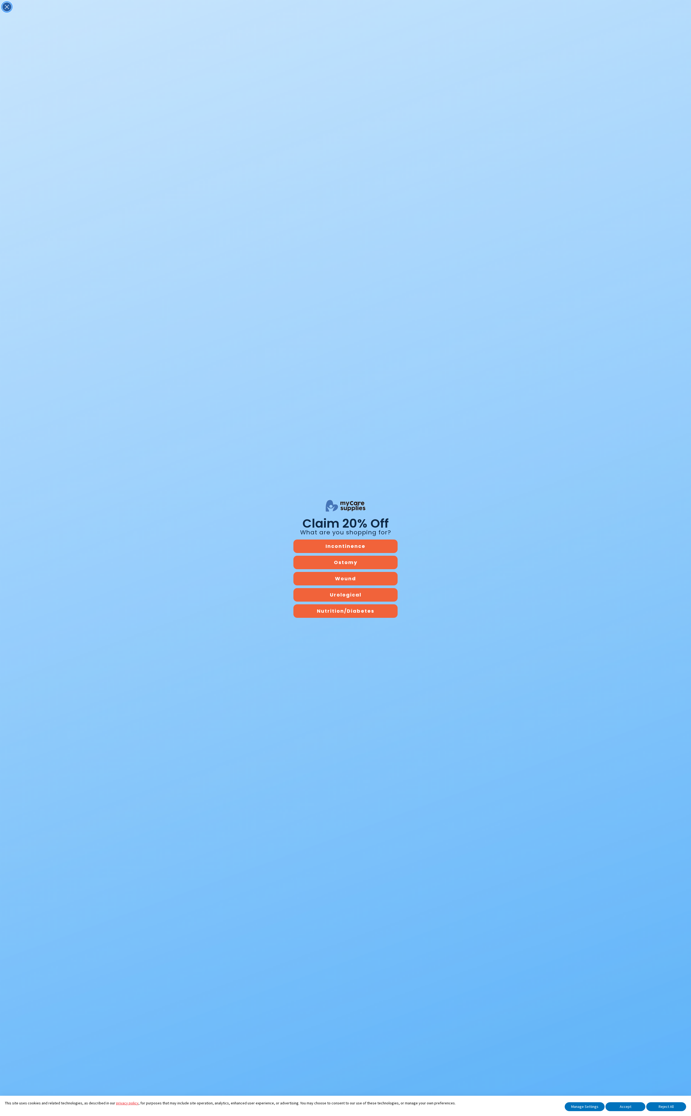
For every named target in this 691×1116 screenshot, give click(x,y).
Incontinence (345, 546)
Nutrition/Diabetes (345, 611)
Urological (345, 594)
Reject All (666, 1106)
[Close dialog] (7, 7)
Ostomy (345, 562)
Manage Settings (584, 1106)
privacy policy (127, 1103)
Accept (625, 1106)
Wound (345, 578)
